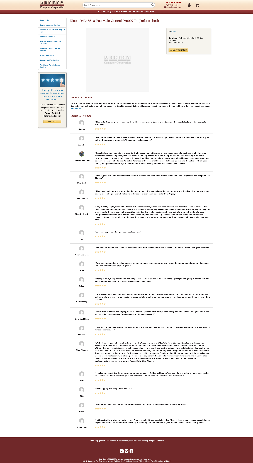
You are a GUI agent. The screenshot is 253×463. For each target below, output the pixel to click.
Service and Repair (47, 55)
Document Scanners (47, 37)
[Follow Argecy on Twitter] (126, 451)
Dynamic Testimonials (107, 441)
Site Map (160, 441)
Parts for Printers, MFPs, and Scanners (50, 43)
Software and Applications (49, 60)
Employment (122, 441)
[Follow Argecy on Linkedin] (122, 451)
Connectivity (44, 20)
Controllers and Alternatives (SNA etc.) (52, 31)
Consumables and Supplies (50, 25)
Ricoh (173, 31)
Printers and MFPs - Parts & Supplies (50, 49)
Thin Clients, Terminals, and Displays (50, 66)
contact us (76, 108)
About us (93, 441)
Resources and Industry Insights (142, 441)
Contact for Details (178, 50)
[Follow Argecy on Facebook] (131, 451)
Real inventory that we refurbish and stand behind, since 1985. (126, 12)
